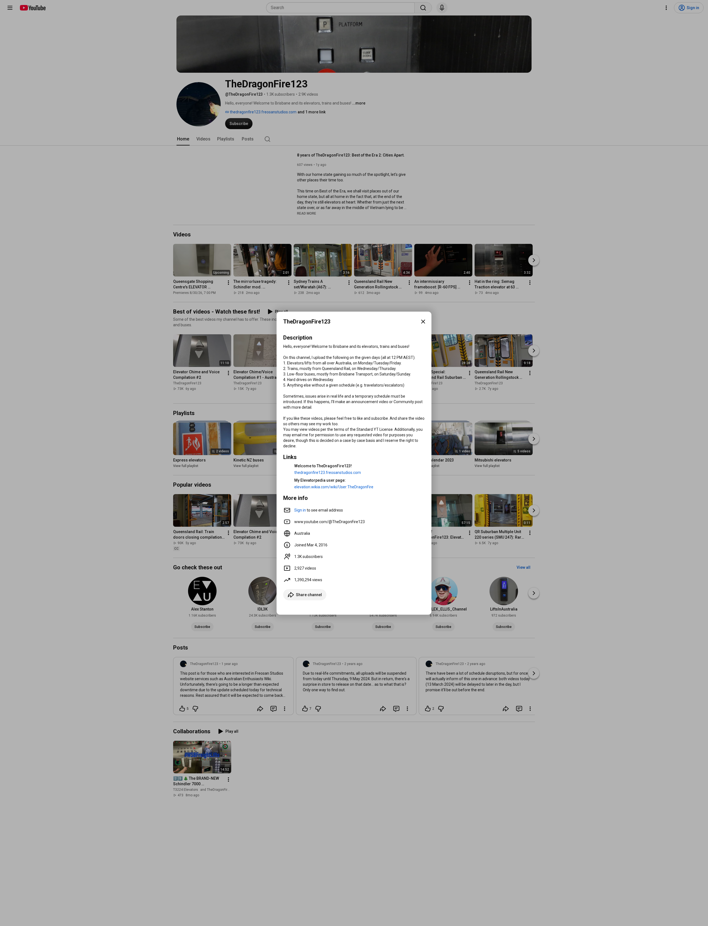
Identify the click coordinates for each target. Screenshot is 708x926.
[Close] (423, 321)
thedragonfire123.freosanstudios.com (327, 472)
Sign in (300, 510)
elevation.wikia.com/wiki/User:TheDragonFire (333, 487)
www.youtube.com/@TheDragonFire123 (329, 522)
